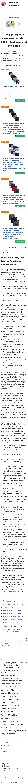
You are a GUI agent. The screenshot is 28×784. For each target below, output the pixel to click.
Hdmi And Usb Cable (8, 728)
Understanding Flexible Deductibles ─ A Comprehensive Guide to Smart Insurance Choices (14, 665)
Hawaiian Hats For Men (9, 721)
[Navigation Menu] (25, 4)
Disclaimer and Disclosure (10, 742)
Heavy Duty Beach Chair (10, 687)
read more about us (11, 592)
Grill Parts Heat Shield (8, 712)
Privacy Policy (6, 745)
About (3, 749)
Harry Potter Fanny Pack (9, 734)
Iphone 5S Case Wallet (9, 703)
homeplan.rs (14, 782)
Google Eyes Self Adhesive (10, 706)
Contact (4, 752)
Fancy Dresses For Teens (10, 699)
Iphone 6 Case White (8, 696)
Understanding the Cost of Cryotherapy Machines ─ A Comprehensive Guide (11, 672)
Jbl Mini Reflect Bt (7, 690)
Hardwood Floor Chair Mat (10, 684)
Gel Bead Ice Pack (7, 718)
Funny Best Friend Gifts (9, 715)
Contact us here (14, 589)
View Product (20, 100)
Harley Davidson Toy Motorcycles (13, 731)
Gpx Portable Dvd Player (10, 693)
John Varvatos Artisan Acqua (12, 724)
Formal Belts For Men (8, 709)
